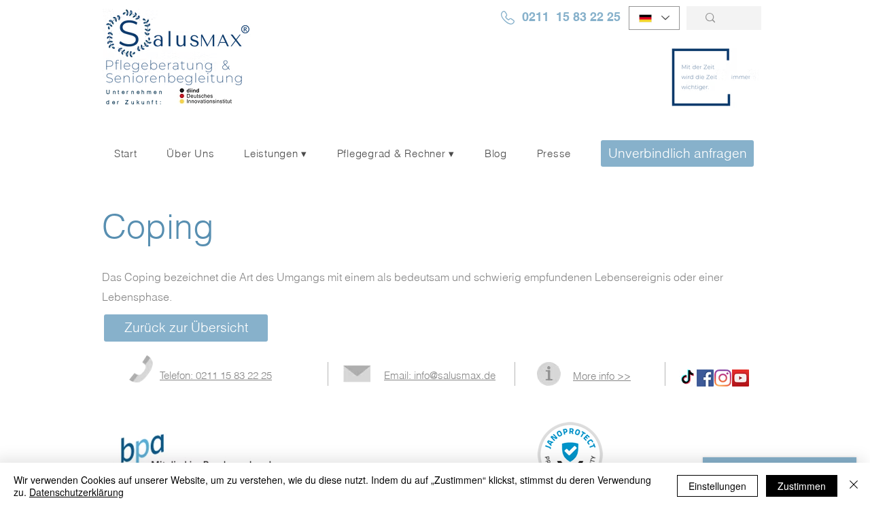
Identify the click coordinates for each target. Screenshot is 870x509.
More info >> (602, 376)
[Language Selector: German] (654, 18)
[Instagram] (722, 378)
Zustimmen (802, 486)
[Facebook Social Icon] (705, 378)
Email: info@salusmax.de (439, 375)
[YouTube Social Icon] (740, 378)
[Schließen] (854, 486)
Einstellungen (717, 486)
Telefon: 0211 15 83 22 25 (216, 375)
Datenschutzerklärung (76, 492)
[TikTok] (687, 378)
